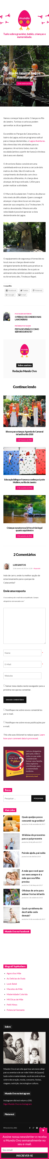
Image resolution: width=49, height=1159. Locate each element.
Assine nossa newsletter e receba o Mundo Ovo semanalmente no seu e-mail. (25, 1140)
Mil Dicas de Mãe (15, 999)
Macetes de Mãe (14, 989)
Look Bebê (12, 983)
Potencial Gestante (15, 1010)
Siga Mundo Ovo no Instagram (17, 1104)
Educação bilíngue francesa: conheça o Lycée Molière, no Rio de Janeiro (24, 480)
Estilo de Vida (24, 68)
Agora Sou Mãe (14, 973)
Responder (37, 568)
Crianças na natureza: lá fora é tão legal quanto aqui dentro (24, 529)
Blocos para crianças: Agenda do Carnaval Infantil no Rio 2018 (24, 432)
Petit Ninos (12, 1004)
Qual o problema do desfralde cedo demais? (32, 912)
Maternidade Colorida (17, 994)
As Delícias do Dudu (16, 978)
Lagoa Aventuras (37, 141)
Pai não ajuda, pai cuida (33, 853)
